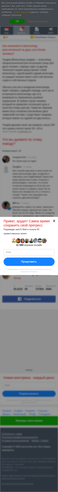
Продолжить (29, 261)
